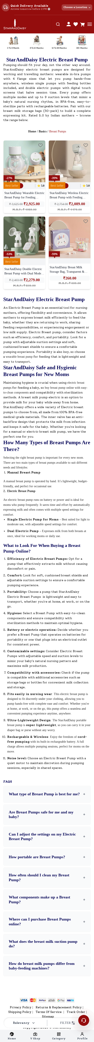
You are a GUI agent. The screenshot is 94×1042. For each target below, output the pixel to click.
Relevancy (21, 1023)
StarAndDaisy (13, 407)
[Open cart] (82, 24)
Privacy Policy (20, 1007)
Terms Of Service (49, 1012)
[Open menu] (89, 24)
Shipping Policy (19, 1012)
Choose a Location (75, 7)
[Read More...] (24, 161)
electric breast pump (72, 694)
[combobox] (57, 24)
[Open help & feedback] (83, 1020)
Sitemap (48, 1016)
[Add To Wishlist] (40, 145)
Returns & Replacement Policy (59, 1007)
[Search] (57, 24)
